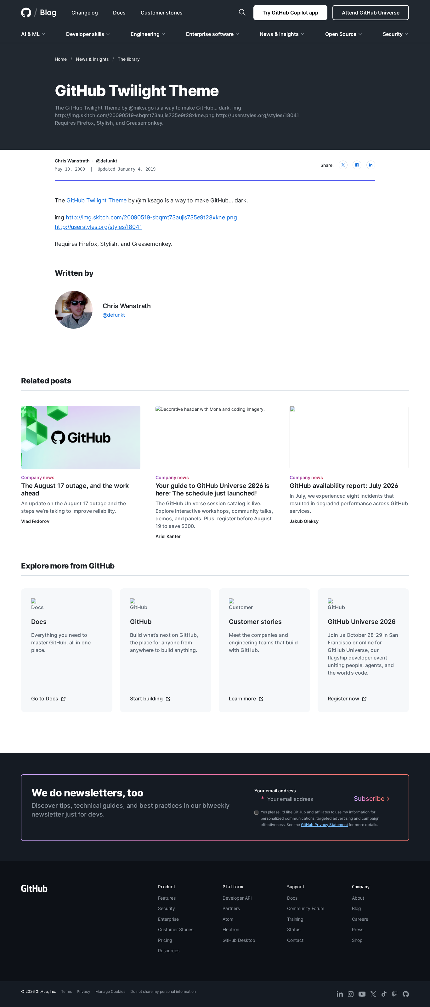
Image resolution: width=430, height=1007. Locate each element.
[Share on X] (343, 165)
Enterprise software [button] (210, 34)
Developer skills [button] (85, 34)
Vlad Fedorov (35, 521)
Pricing (165, 940)
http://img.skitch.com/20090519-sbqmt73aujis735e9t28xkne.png (151, 217)
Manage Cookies (110, 991)
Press (357, 929)
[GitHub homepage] (26, 13)
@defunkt (106, 160)
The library (129, 59)
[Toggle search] (242, 12)
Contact (295, 940)
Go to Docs (45, 698)
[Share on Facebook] (357, 165)
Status (293, 929)
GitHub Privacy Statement (324, 824)
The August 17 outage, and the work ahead (75, 489)
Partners (231, 908)
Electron (231, 929)
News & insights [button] (279, 34)
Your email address (275, 790)
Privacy (83, 991)
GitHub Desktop (239, 940)
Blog (48, 12)
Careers (360, 919)
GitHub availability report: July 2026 (344, 485)
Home (61, 59)
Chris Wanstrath (72, 160)
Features (167, 898)
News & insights (92, 59)
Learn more (243, 698)
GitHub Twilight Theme (96, 200)
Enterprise (168, 919)
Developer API (237, 898)
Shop (357, 940)
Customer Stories (175, 929)
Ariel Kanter (168, 536)
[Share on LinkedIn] (370, 165)
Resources (168, 950)
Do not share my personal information (163, 991)
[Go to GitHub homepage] (34, 890)
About (358, 898)
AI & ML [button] (30, 34)
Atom (228, 919)
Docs (292, 898)
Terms (66, 991)
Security (166, 908)
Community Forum (305, 908)
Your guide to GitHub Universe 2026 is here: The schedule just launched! (213, 489)
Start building (147, 698)
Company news (37, 477)
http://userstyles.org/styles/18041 (98, 226)
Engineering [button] (145, 34)
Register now (344, 698)
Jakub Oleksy (304, 521)
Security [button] (393, 34)
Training (295, 919)
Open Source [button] (340, 34)
